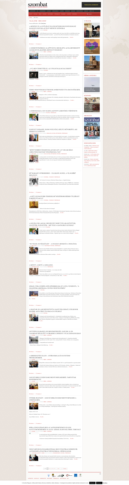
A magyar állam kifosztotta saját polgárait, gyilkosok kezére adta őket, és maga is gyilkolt (53, 310)
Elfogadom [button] (92, 483)
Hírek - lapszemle (48, 51)
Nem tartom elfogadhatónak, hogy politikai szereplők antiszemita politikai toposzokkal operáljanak (53, 450)
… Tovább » (71, 37)
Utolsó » (65, 468)
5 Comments (38, 465)
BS (32, 290)
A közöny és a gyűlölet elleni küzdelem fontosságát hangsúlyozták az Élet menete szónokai (52, 27)
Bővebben (31, 44)
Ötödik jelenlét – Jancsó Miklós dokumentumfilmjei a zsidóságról (52, 399)
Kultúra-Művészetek (56, 133)
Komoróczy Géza (35, 266)
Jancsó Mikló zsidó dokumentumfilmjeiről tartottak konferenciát (52, 378)
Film (45, 153)
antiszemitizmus (56, 453)
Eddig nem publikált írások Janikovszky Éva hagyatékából (54, 90)
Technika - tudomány (49, 177)
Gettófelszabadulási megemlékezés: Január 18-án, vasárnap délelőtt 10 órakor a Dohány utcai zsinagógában (55, 332)
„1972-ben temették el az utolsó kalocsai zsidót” (50, 68)
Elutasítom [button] (99, 483)
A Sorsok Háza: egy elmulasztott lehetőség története (53, 111)
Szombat (33, 30)
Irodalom (49, 133)
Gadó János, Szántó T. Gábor (38, 453)
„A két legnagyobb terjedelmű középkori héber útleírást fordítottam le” (54, 197)
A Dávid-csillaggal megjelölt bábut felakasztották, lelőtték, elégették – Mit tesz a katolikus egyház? (52, 224)
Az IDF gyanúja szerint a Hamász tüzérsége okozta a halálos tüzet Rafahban (91, 156)
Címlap (30, 17)
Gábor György (35, 112)
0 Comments (38, 44)
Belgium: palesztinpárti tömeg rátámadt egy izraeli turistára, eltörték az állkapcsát (91, 161)
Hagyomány (47, 245)
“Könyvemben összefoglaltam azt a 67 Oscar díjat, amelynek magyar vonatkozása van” (51, 151)
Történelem (53, 112)
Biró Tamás (34, 245)
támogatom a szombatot (91, 4)
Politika (45, 30)
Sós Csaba (34, 70)
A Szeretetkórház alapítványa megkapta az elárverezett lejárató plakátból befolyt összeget (54, 49)
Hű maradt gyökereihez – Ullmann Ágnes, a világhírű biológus (52, 174)
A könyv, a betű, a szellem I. (41, 265)
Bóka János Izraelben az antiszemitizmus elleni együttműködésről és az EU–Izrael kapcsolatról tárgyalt (55, 428)
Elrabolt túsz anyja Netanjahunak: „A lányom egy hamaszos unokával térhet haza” (91, 147)
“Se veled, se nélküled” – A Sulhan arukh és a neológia (53, 244)
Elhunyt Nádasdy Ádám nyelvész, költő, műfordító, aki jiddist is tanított (53, 130)
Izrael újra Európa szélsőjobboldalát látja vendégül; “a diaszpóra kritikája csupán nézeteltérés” (54, 287)
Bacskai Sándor (35, 133)
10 (58, 468)
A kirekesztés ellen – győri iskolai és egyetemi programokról (49, 357)
